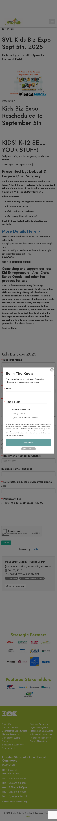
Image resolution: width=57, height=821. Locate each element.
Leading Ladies (18, 413)
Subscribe (28, 442)
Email (8, 388)
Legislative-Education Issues (24, 417)
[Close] (52, 369)
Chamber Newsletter (20, 409)
